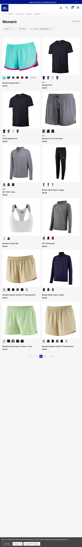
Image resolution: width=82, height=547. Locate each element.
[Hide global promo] (76, 2)
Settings (7, 544)
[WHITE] (52, 77)
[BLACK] (44, 77)
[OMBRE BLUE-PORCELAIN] (8, 77)
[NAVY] (52, 131)
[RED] (52, 238)
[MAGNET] (17, 289)
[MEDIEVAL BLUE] (8, 289)
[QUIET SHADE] (13, 77)
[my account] (61, 8)
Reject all (17, 544)
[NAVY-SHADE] (26, 77)
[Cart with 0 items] (72, 8)
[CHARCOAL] (48, 77)
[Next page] (48, 356)
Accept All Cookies (32, 544)
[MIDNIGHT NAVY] (57, 77)
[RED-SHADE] (22, 77)
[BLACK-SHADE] (17, 77)
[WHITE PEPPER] (4, 289)
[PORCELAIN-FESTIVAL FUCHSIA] (4, 77)
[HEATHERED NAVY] (8, 184)
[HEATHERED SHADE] (4, 184)
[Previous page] (30, 356)
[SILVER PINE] (22, 341)
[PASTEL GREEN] (4, 341)
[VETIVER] (26, 289)
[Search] (67, 8)
